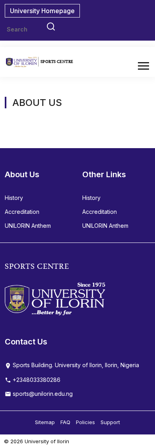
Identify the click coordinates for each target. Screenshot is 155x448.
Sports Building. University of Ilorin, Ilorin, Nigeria (75, 365)
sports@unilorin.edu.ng (42, 393)
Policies (85, 422)
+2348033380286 (35, 379)
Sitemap (45, 422)
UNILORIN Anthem (28, 225)
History (14, 197)
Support (110, 422)
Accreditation (22, 211)
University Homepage (42, 11)
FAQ (65, 422)
